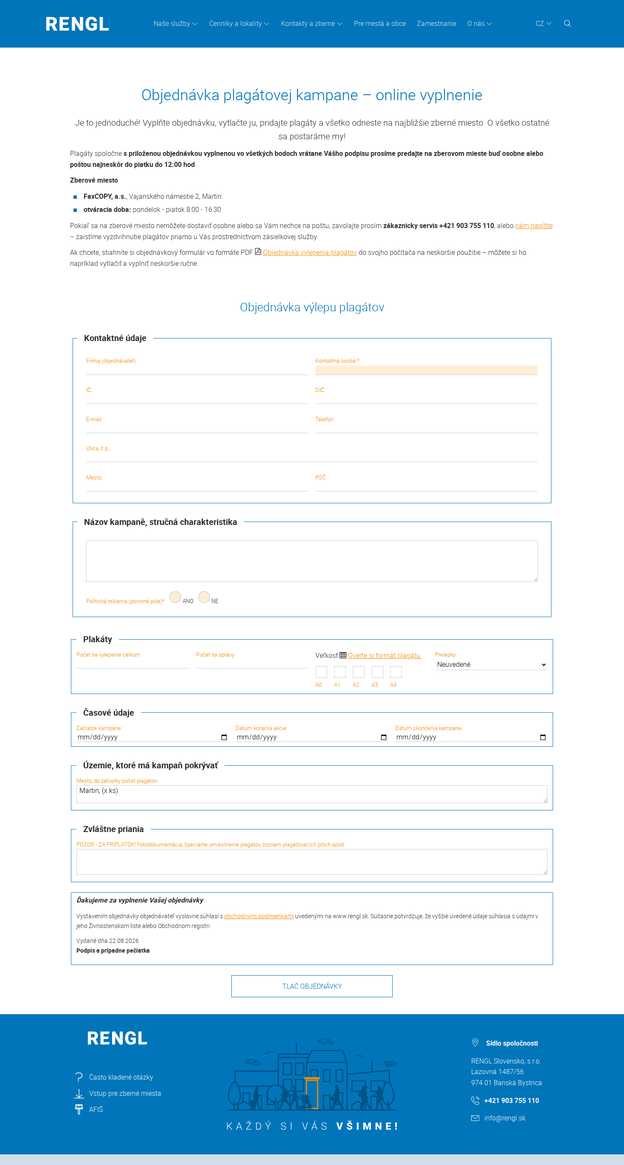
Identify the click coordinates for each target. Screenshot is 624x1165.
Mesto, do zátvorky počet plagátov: (117, 780)
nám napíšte (534, 225)
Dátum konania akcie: (261, 728)
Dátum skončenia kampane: (429, 728)
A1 (337, 684)
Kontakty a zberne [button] (308, 23)
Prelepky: (446, 654)
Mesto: (94, 477)
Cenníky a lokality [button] (235, 23)
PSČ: (321, 477)
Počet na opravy (215, 654)
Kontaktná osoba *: (338, 360)
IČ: (89, 390)
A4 (393, 684)
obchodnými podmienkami (259, 916)
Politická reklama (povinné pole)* (125, 601)
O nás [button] (476, 23)
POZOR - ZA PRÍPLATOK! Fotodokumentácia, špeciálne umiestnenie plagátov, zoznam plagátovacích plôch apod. (210, 844)
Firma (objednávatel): (111, 360)
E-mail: (94, 419)
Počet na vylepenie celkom (108, 654)
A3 (374, 684)
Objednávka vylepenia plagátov (310, 252)
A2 (356, 684)
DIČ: (320, 390)
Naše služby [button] (172, 23)
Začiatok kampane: (99, 728)
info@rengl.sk (505, 1118)
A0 (318, 684)
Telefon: (324, 419)
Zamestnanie (436, 23)
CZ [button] (540, 23)
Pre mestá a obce (380, 23)
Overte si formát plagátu (385, 655)
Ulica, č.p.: (98, 448)
